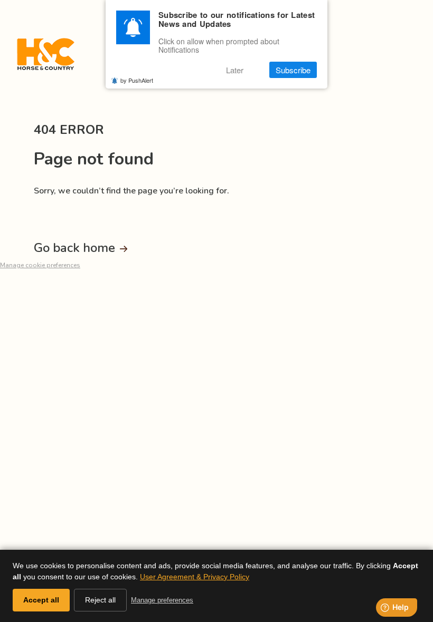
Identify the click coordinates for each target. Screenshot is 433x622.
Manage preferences (162, 600)
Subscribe (293, 69)
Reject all (100, 600)
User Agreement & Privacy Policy (194, 576)
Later (234, 69)
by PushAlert (136, 80)
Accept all (41, 600)
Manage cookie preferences (40, 265)
